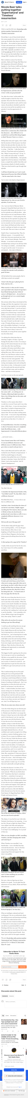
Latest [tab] (7, 1015)
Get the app (22, 1091)
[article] (14, 1025)
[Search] (25, 1015)
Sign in (24, 2)
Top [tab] (3, 1015)
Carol (8, 944)
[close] (23, 1048)
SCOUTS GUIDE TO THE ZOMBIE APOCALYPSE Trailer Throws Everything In (9, 1037)
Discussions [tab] (13, 1015)
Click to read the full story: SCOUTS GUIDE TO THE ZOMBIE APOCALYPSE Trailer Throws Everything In (10, 1041)
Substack (6, 1094)
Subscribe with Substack (15, 1076)
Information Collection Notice (17, 972)
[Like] (2, 25)
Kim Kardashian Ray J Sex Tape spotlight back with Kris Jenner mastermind (9, 1021)
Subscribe (19, 2)
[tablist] (8, 996)
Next (23, 985)
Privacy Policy (19, 1082)
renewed (10, 48)
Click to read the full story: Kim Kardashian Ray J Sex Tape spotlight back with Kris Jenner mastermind (9, 1026)
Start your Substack (10, 1091)
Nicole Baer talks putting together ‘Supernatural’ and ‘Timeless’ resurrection (14, 31)
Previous (6, 985)
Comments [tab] (5, 996)
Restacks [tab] (11, 996)
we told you (8, 52)
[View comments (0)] (6, 25)
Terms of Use (21, 970)
